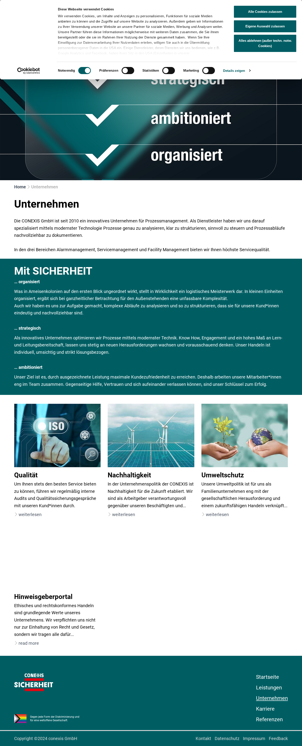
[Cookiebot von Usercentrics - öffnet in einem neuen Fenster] (28, 70)
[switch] (128, 70)
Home (20, 186)
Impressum (254, 738)
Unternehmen (272, 698)
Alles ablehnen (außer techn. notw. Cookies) (265, 43)
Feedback (278, 738)
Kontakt (203, 738)
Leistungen (269, 688)
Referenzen (269, 719)
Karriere (265, 709)
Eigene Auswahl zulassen (265, 26)
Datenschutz (227, 738)
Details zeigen (234, 71)
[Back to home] (33, 682)
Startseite (267, 677)
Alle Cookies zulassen (265, 11)
